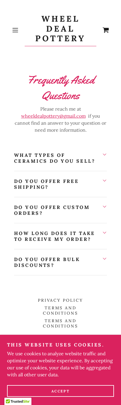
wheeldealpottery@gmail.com (53, 116)
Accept (60, 391)
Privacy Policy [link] (60, 300)
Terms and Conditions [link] (60, 310)
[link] (60, 30)
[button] (17, 30)
